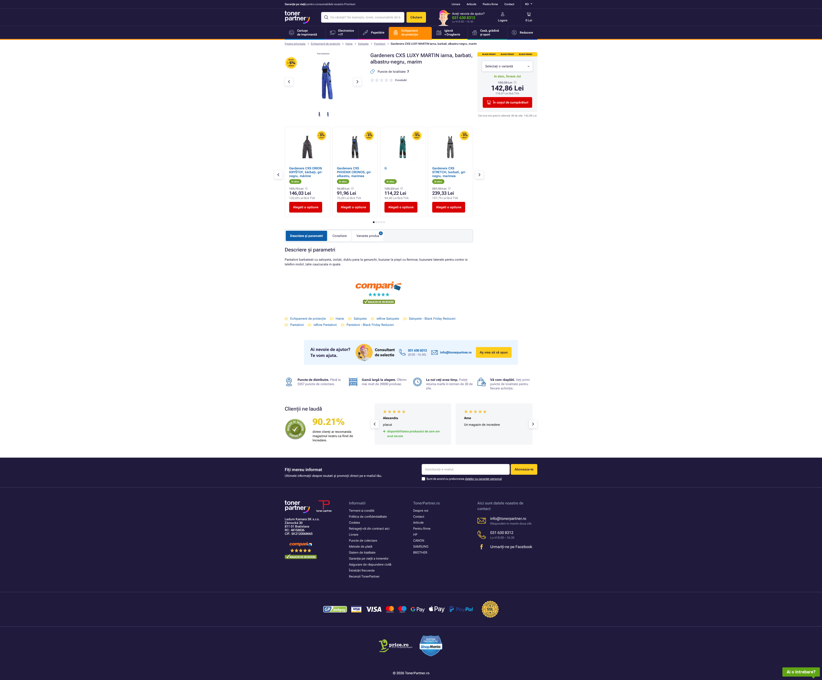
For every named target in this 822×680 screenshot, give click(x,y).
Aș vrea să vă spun (494, 352)
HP (415, 535)
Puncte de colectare (363, 541)
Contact (509, 4)
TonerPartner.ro (426, 503)
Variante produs (367, 236)
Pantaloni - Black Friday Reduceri (370, 325)
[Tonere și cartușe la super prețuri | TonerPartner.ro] (297, 17)
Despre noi (420, 511)
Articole (471, 4)
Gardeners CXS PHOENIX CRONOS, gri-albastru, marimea (354, 172)
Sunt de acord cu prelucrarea (464, 478)
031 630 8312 (463, 17)
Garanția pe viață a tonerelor (369, 558)
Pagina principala (295, 43)
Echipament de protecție (325, 43)
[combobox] (507, 66)
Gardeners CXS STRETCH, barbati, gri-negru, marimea (449, 172)
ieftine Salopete (388, 319)
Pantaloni (379, 43)
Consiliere (339, 236)
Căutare (416, 17)
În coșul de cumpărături (510, 102)
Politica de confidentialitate (368, 517)
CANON (418, 541)
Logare (503, 20)
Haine (349, 43)
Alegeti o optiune (305, 207)
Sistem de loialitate (362, 552)
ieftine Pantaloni (325, 325)
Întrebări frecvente (362, 570)
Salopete (363, 43)
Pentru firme (490, 4)
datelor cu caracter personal (483, 478)
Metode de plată (360, 546)
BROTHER (420, 552)
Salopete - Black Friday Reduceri (432, 319)
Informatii (357, 503)
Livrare (456, 4)
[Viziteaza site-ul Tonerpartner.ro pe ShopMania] (431, 646)
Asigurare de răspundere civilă (370, 564)
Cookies (354, 523)
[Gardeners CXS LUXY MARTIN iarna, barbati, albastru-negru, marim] (323, 106)
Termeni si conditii (361, 511)
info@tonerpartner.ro (456, 352)
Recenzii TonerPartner (364, 576)
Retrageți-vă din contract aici (369, 529)
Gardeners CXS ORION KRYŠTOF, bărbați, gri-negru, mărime (305, 172)
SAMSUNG (420, 546)
